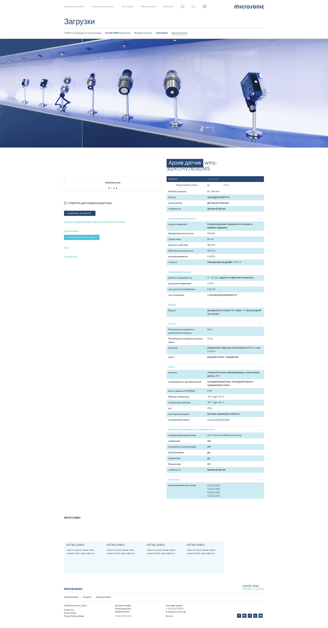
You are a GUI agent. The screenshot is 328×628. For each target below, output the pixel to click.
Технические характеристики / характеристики (191, 429)
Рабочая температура (178, 397)
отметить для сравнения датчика (90, 203)
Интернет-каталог (143, 33)
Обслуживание (71, 597)
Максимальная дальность (180, 251)
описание (173, 348)
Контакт (169, 616)
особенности (174, 209)
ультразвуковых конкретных (182, 218)
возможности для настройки (182, 447)
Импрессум (69, 610)
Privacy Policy (70, 613)
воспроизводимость (178, 256)
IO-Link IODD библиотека (117, 33)
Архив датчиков (179, 33)
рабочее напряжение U (180, 278)
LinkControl (162, 33)
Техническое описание (80, 237)
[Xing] (250, 616)
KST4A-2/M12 (213, 485)
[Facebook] (239, 616)
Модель (172, 197)
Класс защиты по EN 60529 (181, 391)
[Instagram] (244, 616)
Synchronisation (176, 452)
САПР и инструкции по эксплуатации (82, 33)
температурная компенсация (182, 435)
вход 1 (171, 357)
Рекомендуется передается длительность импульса (181, 331)
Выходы (172, 305)
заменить (172, 179)
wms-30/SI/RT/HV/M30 (218, 420)
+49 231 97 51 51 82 (175, 608)
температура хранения (179, 402)
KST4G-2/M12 (213, 492)
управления (174, 441)
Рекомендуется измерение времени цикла (185, 340)
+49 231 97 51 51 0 (124, 616)
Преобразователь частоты (181, 233)
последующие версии (178, 414)
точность (172, 262)
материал (172, 373)
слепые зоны (174, 239)
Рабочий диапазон (177, 191)
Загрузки (87, 597)
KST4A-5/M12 (213, 489)
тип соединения (176, 295)
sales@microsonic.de (176, 612)
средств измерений (177, 224)
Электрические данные (179, 272)
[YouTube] (261, 616)
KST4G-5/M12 (213, 496)
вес (170, 408)
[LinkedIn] (255, 616)
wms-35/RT (212, 179)
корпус (171, 367)
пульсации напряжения (179, 283)
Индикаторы (174, 464)
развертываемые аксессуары (182, 485)
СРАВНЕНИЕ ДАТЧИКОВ (79, 213)
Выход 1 (172, 310)
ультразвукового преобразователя (184, 382)
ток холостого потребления (181, 289)
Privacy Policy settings (74, 616)
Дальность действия (178, 245)
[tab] (215, 218)
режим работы (175, 203)
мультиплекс (174, 458)
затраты (172, 324)
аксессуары (174, 479)
